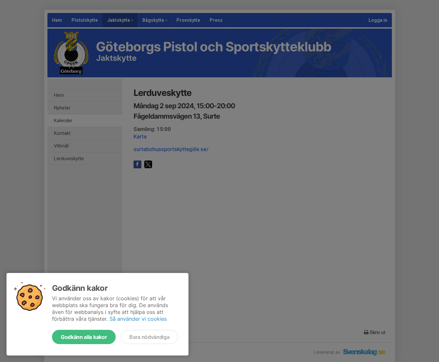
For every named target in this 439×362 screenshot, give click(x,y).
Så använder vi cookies (138, 319)
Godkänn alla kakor (84, 337)
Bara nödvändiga (149, 337)
